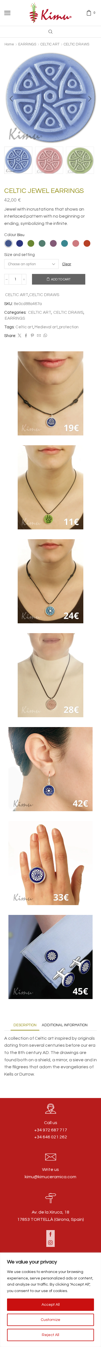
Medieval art (46, 327)
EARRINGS (27, 44)
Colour (10, 235)
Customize (50, 1320)
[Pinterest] (32, 336)
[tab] (25, 1025)
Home (9, 44)
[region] (50, 1300)
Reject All (50, 1335)
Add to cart (61, 279)
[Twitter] (19, 336)
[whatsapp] (44, 336)
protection (69, 327)
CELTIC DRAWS (76, 44)
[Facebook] (26, 336)
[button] (11, 99)
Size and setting (19, 255)
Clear (66, 264)
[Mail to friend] (39, 336)
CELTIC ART (49, 44)
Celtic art (24, 327)
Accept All (51, 1305)
